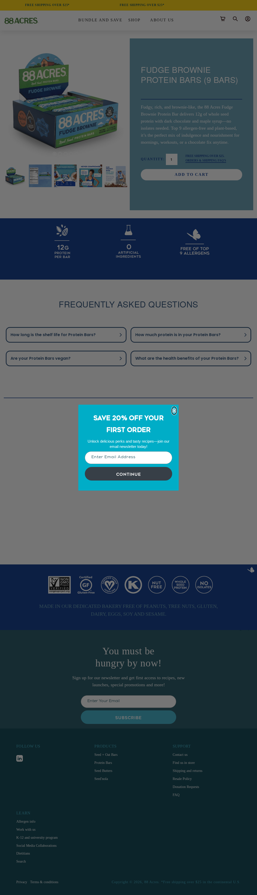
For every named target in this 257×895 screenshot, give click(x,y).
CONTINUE (128, 474)
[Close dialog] (174, 411)
